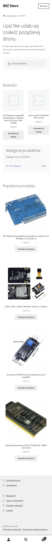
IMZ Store (10, 5)
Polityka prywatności (12, 529)
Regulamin (11, 495)
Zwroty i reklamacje (14, 500)
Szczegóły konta (13, 480)
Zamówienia (11, 485)
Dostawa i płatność (14, 505)
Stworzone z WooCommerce (35, 529)
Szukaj (26, 539)
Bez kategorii (15, 166)
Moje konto (8, 539)
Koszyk (40, 537)
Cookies (9, 510)
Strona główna (11, 16)
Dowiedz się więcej (13, 135)
